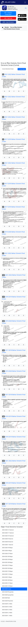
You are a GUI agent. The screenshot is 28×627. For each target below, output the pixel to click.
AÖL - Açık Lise (8, 18)
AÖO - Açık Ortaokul (8, 22)
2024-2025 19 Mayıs (7, 571)
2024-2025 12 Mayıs (7, 574)
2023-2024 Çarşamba (7, 595)
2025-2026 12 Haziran (8, 530)
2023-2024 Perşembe (7, 592)
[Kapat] (1, 7)
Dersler (7, 27)
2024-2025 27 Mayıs (7, 565)
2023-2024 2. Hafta (7, 612)
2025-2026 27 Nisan (7, 553)
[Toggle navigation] (25, 2)
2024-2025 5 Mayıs (7, 577)
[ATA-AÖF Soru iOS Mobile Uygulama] (22, 15)
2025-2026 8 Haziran (7, 541)
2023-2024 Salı (6, 598)
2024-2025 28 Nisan (7, 580)
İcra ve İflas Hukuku (16, 27)
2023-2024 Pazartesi (7, 601)
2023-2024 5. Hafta (7, 604)
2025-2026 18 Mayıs (7, 547)
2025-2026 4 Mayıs (7, 550)
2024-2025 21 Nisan (7, 583)
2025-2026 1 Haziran (7, 544)
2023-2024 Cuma (6, 589)
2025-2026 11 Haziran (8, 533)
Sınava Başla (22, 69)
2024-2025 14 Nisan (7, 586)
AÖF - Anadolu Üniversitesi (8, 13)
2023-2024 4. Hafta (7, 606)
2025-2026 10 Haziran (8, 536)
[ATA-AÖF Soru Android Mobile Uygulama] (22, 19)
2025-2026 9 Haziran (7, 539)
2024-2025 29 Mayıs (7, 559)
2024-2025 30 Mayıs (7, 556)
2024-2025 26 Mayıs (7, 568)
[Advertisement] (14, 46)
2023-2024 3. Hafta (7, 609)
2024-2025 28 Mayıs (7, 562)
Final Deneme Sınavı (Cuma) (12, 29)
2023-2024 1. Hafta (7, 615)
